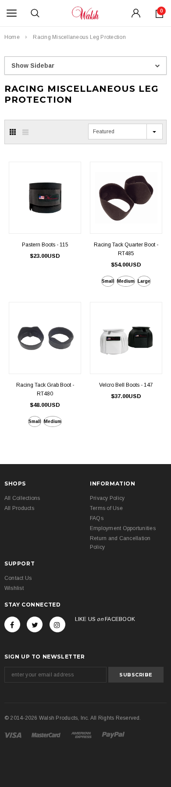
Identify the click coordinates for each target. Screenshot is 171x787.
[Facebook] (12, 624)
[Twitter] (35, 624)
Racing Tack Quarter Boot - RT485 (126, 249)
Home (12, 37)
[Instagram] (57, 624)
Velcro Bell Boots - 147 (126, 385)
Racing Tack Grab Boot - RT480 (45, 389)
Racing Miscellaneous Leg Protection (79, 37)
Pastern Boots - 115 (45, 245)
